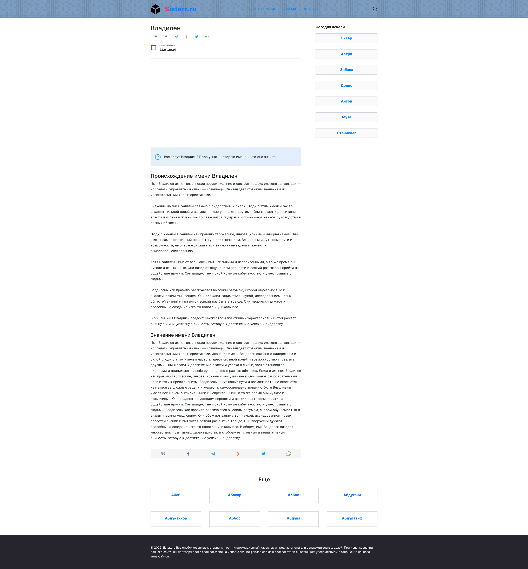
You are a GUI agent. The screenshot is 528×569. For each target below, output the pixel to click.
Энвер (346, 38)
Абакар (234, 494)
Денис (346, 85)
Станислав (346, 133)
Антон (346, 101)
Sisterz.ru (181, 9)
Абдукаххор (176, 518)
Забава (346, 69)
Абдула (293, 518)
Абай (175, 494)
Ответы (309, 9)
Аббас (293, 494)
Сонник (292, 9)
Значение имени (266, 9)
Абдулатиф (352, 518)
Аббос (234, 518)
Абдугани (352, 494)
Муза (346, 117)
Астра (346, 54)
